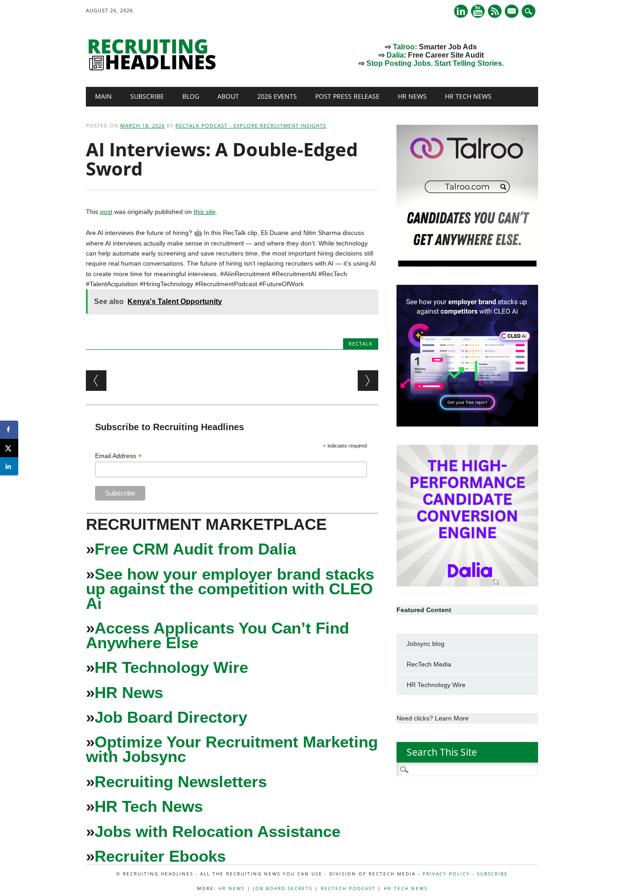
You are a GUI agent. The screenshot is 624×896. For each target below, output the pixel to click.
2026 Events (277, 96)
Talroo (404, 47)
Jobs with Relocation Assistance (217, 831)
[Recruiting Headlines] (154, 68)
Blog (190, 96)
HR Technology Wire (171, 667)
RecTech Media (429, 664)
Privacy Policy (446, 873)
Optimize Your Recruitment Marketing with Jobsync (232, 749)
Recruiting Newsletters (181, 781)
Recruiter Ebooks (160, 856)
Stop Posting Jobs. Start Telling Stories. (435, 63)
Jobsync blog (425, 643)
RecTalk (361, 343)
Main (103, 96)
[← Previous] (96, 380)
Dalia (395, 55)
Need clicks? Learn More (433, 718)
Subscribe (147, 96)
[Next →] (368, 380)
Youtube (478, 11)
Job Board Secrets (282, 888)
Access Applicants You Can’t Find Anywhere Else (217, 635)
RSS (495, 11)
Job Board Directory (171, 717)
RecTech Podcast (348, 888)
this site (205, 211)
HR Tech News (468, 96)
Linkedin (461, 11)
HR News (412, 96)
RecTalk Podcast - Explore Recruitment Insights (250, 125)
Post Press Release (347, 96)
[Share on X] (9, 448)
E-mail (512, 12)
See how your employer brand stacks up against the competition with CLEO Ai (230, 588)
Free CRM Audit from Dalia (195, 549)
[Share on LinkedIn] (9, 466)
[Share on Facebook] (9, 430)
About (228, 96)
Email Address (118, 456)
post (106, 211)
